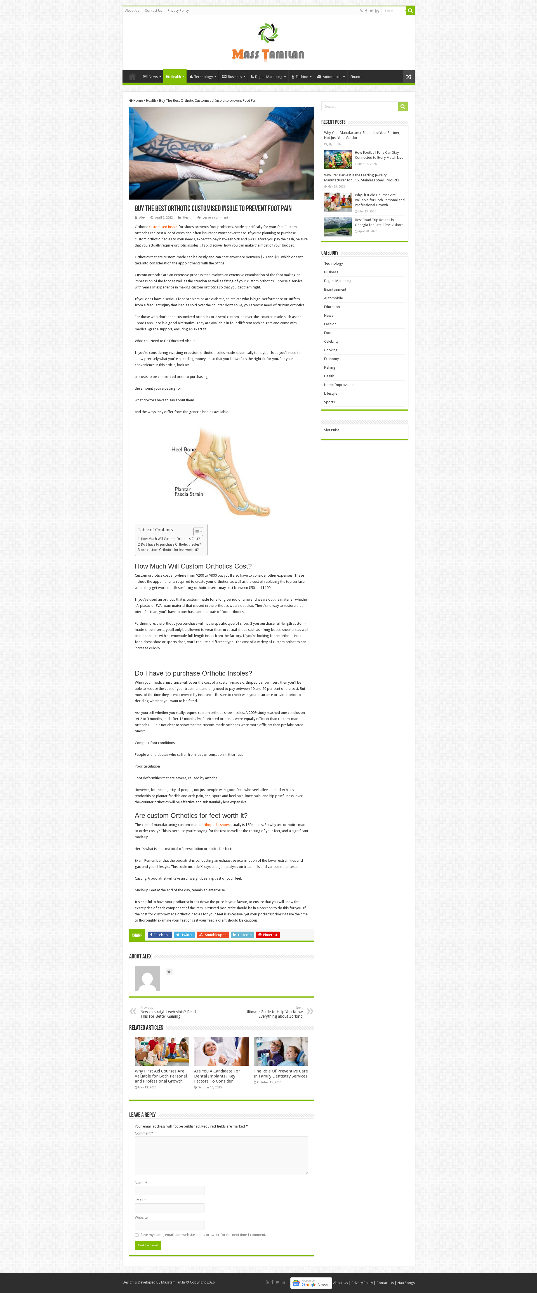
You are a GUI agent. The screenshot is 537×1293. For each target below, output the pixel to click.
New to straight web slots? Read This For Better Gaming (168, 1012)
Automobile (332, 77)
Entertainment (335, 289)
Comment (144, 1133)
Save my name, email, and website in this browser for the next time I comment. (203, 1235)
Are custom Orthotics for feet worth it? (170, 550)
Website (141, 1217)
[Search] (410, 10)
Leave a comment (215, 217)
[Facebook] (366, 11)
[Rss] (361, 11)
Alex (142, 217)
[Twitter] (371, 11)
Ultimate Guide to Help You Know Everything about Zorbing (274, 1012)
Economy (331, 359)
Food (328, 333)
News (153, 77)
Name (141, 1183)
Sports (329, 402)
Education (332, 307)
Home (132, 76)
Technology (203, 77)
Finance (356, 77)
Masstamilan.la (173, 1282)
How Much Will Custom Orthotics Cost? (170, 539)
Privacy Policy (178, 11)
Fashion (302, 77)
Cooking (331, 350)
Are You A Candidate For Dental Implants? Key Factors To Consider (217, 1076)
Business (235, 77)
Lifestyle (330, 393)
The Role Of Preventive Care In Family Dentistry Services (281, 1074)
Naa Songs (406, 1283)
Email (140, 1200)
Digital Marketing (268, 77)
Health (176, 77)
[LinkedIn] (377, 11)
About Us (132, 11)
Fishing (329, 367)
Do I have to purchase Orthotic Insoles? (171, 544)
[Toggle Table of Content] (195, 531)
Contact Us (153, 11)
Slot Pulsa (332, 430)
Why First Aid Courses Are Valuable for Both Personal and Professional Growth (161, 1076)
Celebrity (331, 341)
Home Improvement (340, 385)
